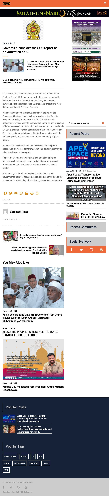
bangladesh (10, 456)
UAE (6, 470)
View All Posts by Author (11, 219)
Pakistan (34, 463)
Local (8, 199)
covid (24, 456)
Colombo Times (19, 211)
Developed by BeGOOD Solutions (18, 492)
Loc (4, 199)
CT (33, 456)
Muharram (19, 463)
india (6, 463)
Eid (40, 456)
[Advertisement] (86, 100)
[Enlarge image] (97, 23)
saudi (46, 463)
